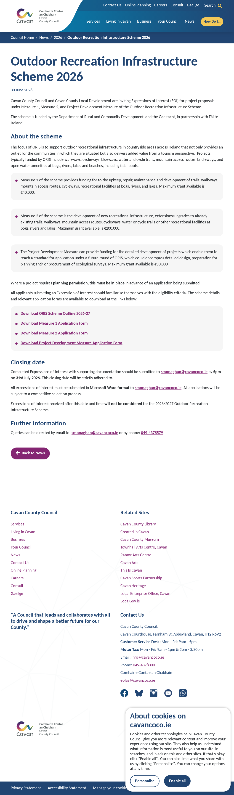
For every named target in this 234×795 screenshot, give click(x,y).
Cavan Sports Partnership (141, 578)
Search (209, 5)
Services (17, 524)
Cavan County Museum (139, 540)
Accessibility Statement (67, 788)
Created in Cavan (134, 532)
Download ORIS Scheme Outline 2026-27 (55, 314)
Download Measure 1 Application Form (54, 323)
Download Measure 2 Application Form (54, 333)
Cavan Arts (129, 563)
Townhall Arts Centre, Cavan (143, 547)
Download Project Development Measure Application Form (71, 343)
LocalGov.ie (130, 601)
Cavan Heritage (133, 586)
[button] (93, 21)
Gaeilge (193, 5)
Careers (160, 5)
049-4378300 (144, 665)
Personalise (144, 781)
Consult (177, 5)
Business (18, 540)
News (15, 555)
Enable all (177, 781)
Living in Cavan (23, 532)
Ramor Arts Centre (135, 555)
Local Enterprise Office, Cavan (145, 594)
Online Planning (138, 5)
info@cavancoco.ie (148, 657)
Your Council (21, 547)
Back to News (33, 453)
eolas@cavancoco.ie (137, 680)
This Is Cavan (131, 570)
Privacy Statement (26, 788)
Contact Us (112, 5)
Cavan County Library (138, 524)
